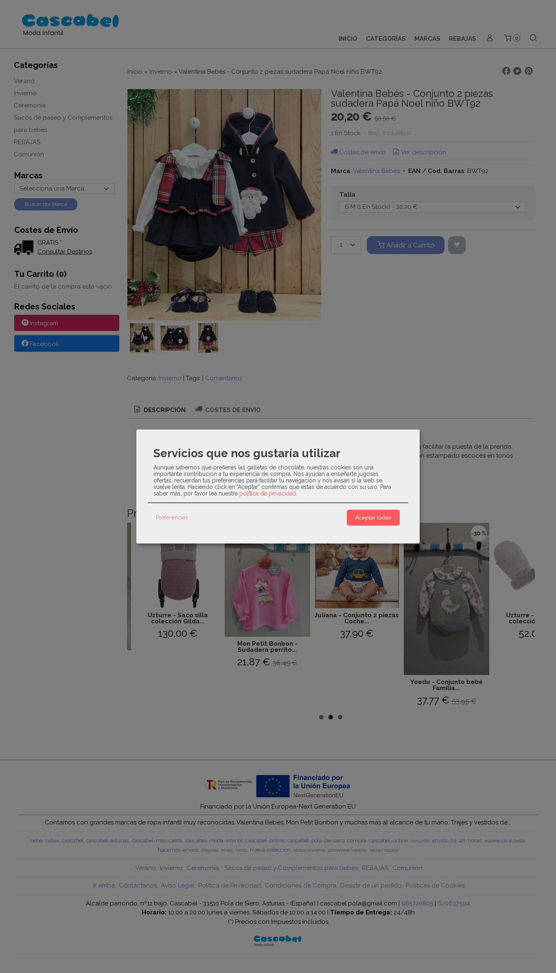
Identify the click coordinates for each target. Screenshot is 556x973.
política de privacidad (267, 493)
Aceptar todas (373, 517)
